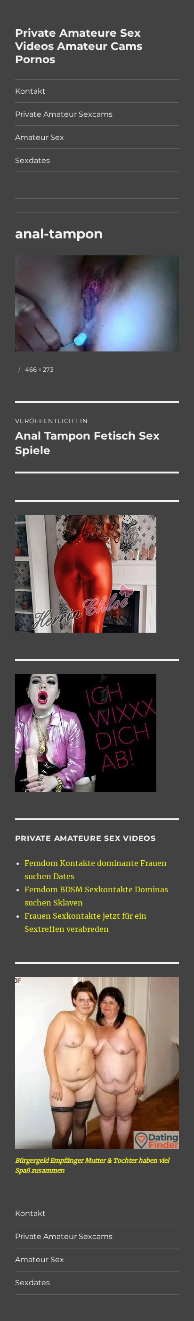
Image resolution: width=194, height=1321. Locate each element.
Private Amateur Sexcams (64, 114)
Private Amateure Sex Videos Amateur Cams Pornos (78, 46)
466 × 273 (39, 369)
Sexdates (32, 160)
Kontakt (30, 91)
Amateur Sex (39, 137)
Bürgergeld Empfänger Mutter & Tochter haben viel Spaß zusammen (92, 1165)
